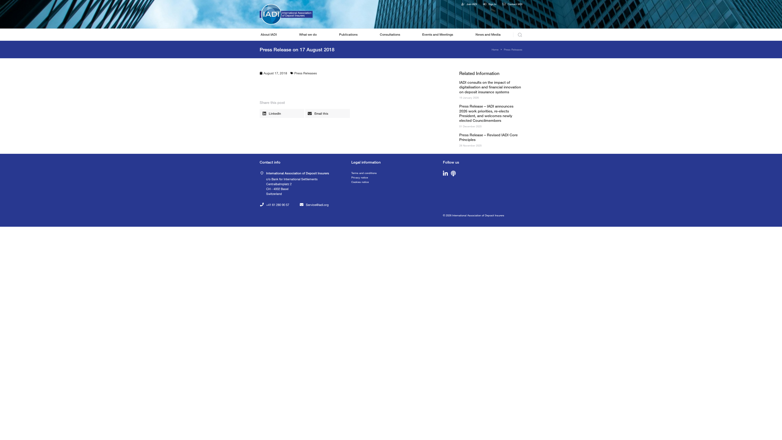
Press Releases (305, 73)
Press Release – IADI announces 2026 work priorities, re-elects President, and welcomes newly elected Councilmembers (486, 113)
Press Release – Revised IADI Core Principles (488, 137)
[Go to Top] (773, 431)
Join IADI (472, 4)
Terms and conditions (364, 173)
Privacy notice (359, 177)
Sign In (492, 4)
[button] (282, 113)
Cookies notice (360, 182)
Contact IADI (515, 4)
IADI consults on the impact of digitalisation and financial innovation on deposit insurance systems (490, 87)
